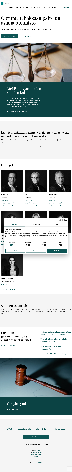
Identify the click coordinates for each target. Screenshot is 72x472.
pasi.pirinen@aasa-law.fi (32, 203)
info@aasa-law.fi (6, 287)
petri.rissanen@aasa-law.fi (56, 203)
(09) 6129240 (4, 284)
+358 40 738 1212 (53, 200)
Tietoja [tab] (57, 224)
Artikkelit (11, 7)
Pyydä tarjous (13, 409)
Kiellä (15, 250)
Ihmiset (33, 7)
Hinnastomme (27, 36)
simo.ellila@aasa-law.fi (7, 203)
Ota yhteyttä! (65, 7)
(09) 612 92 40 (38, 450)
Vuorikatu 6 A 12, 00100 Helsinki (36, 448)
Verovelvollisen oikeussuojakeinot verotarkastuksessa (54, 340)
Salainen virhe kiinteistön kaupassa (55, 353)
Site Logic (39, 462)
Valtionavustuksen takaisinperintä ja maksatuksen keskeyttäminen (56, 333)
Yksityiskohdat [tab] (36, 224)
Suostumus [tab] (15, 224)
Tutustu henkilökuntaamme (18, 111)
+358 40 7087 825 (29, 200)
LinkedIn (36, 456)
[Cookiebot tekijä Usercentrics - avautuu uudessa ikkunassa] (60, 220)
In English (54, 7)
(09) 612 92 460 (37, 452)
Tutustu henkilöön (9, 206)
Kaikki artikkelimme (9, 345)
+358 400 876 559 (5, 200)
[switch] (28, 245)
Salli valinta (36, 250)
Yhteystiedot (46, 7)
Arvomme (39, 7)
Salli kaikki (56, 250)
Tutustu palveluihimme (9, 36)
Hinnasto (27, 7)
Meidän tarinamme (59, 429)
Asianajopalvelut (19, 7)
